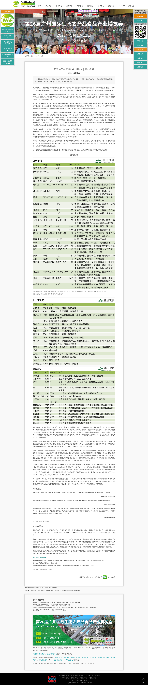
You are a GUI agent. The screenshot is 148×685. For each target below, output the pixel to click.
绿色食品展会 (83, 678)
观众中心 (69, 6)
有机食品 (85, 657)
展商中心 (59, 6)
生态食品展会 (92, 678)
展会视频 (140, 67)
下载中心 (140, 41)
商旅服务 (80, 6)
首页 (39, 6)
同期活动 (90, 6)
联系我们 (97, 675)
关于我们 (111, 6)
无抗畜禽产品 (75, 657)
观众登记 (140, 21)
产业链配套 (43, 660)
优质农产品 (58, 657)
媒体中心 (101, 6)
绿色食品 (93, 657)
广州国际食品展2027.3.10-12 (7, 55)
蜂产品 (66, 657)
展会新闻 (140, 54)
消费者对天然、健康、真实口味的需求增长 (43, 587)
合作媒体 (140, 62)
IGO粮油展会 (68, 660)
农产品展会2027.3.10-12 (7, 36)
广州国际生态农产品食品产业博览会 (45, 654)
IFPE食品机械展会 (56, 660)
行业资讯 (40, 56)
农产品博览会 (65, 678)
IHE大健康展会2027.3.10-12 (8, 43)
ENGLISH (122, 6)
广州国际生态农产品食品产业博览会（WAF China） (73, 675)
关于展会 (49, 6)
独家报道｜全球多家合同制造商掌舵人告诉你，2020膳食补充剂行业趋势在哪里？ (56, 590)
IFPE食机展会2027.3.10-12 (7, 62)
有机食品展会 (74, 678)
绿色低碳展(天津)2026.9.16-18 (7, 30)
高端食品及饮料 (103, 657)
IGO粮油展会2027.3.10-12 (7, 49)
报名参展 (140, 16)
